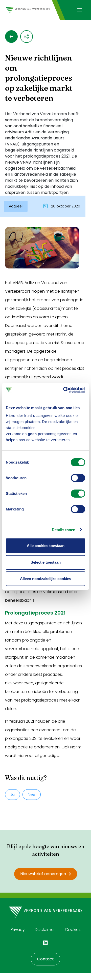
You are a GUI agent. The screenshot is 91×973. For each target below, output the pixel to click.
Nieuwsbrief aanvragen (43, 874)
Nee (31, 794)
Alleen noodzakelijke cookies (45, 578)
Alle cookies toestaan (45, 545)
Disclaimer (45, 929)
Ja (12, 794)
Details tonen (63, 530)
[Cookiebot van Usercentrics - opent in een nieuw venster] (64, 390)
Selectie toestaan (46, 562)
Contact (45, 959)
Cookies (73, 929)
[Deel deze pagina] (26, 36)
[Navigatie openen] (79, 10)
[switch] (78, 478)
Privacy (18, 929)
